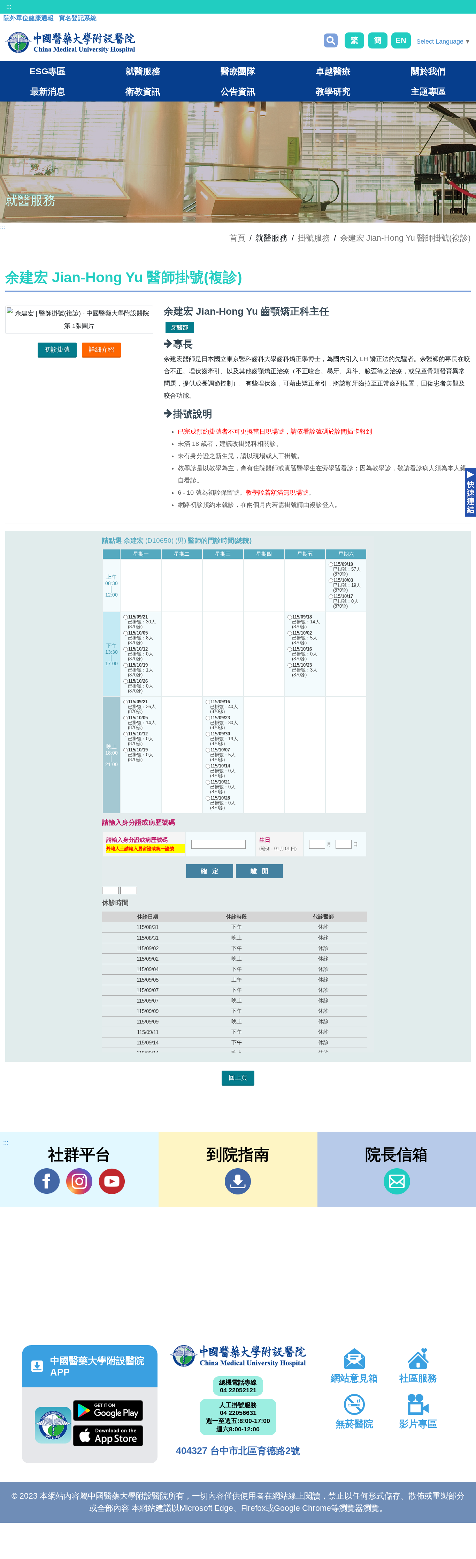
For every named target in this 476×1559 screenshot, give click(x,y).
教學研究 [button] (333, 91)
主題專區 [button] (428, 91)
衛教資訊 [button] (142, 91)
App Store (108, 1437)
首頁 (237, 237)
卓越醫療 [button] (333, 71)
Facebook (47, 1181)
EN (401, 40)
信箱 (397, 1181)
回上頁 (238, 1077)
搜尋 (331, 40)
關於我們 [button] (428, 71)
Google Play (108, 1412)
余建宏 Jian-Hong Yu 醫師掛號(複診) (405, 237)
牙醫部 (179, 327)
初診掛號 (57, 349)
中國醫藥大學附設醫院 (238, 1356)
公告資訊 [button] (238, 91)
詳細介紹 (101, 349)
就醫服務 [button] (142, 71)
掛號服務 (314, 237)
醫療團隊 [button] (238, 71)
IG (79, 1181)
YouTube (112, 1181)
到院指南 (238, 1181)
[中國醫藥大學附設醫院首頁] (70, 42)
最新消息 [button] (47, 91)
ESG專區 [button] (48, 71)
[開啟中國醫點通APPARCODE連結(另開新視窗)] (53, 1425)
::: (8, 6)
